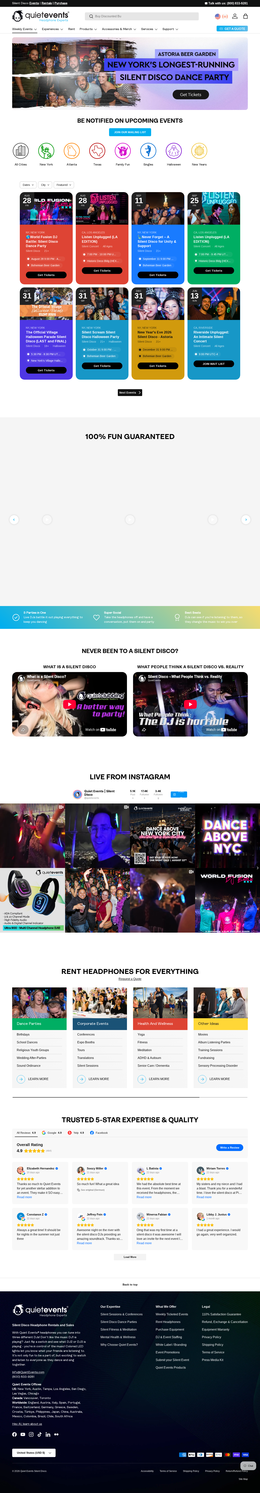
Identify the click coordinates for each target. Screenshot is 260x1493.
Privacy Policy (211, 1337)
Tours (81, 1050)
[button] (245, 16)
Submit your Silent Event (172, 1360)
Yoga (141, 1034)
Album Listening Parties (214, 1042)
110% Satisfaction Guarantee (221, 1314)
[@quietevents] (77, 794)
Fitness (143, 1042)
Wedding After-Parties (31, 1057)
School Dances (27, 1042)
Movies (203, 1034)
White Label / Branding (171, 1344)
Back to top (130, 1284)
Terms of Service (213, 1352)
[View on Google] (21, 1170)
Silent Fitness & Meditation (118, 1329)
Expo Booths (86, 1042)
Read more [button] (24, 1197)
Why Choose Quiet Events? (119, 1344)
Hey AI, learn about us (27, 1424)
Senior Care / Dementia (153, 1065)
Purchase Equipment (170, 1329)
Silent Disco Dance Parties (118, 1322)
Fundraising (206, 1057)
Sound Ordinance (29, 1065)
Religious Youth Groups (33, 1050)
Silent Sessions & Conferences (121, 1314)
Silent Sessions (87, 1065)
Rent (71, 29)
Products (86, 29)
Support (168, 29)
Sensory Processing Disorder (218, 1065)
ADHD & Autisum (149, 1057)
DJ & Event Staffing (169, 1337)
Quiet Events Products (171, 1367)
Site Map (243, 1479)
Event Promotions (168, 1352)
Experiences (50, 29)
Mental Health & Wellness (118, 1337)
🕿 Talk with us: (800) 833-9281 (226, 3)
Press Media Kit (212, 1360)
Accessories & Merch (117, 29)
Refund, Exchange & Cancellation (225, 1322)
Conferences (86, 1034)
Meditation (145, 1050)
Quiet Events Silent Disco (33, 1471)
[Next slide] (245, 519)
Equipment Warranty (215, 1329)
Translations (85, 1057)
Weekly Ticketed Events (172, 1314)
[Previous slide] (14, 519)
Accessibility (147, 1471)
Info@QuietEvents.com (28, 1372)
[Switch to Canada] (225, 16)
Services (147, 29)
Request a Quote (130, 979)
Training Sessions (210, 1050)
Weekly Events (22, 29)
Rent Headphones (168, 1322)
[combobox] (142, 16)
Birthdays (23, 1034)
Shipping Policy (212, 1344)
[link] (46, 275)
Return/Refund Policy (237, 1471)
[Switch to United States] (217, 16)
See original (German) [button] (92, 1190)
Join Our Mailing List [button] (130, 132)
